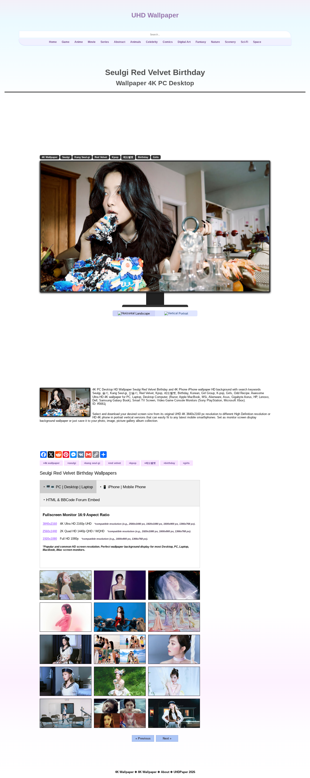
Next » (167, 738)
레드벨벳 (128, 157)
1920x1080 (50, 538)
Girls (156, 157)
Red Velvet (101, 157)
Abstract (119, 42)
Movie (92, 42)
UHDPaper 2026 (184, 772)
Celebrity (152, 42)
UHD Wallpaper (155, 15)
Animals (135, 42)
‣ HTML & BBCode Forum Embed (72, 500)
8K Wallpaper (147, 772)
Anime (78, 42)
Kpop (115, 157)
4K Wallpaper (49, 157)
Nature (215, 42)
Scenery (230, 42)
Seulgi (66, 157)
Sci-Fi (244, 42)
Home (53, 42)
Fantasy (201, 42)
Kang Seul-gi (82, 157)
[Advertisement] (155, 351)
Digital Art (184, 42)
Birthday (143, 157)
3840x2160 (50, 523)
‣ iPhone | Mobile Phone (123, 487)
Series (105, 42)
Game (65, 42)
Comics (168, 42)
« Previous (142, 738)
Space (257, 42)
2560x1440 (50, 531)
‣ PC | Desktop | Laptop (68, 487)
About (165, 772)
